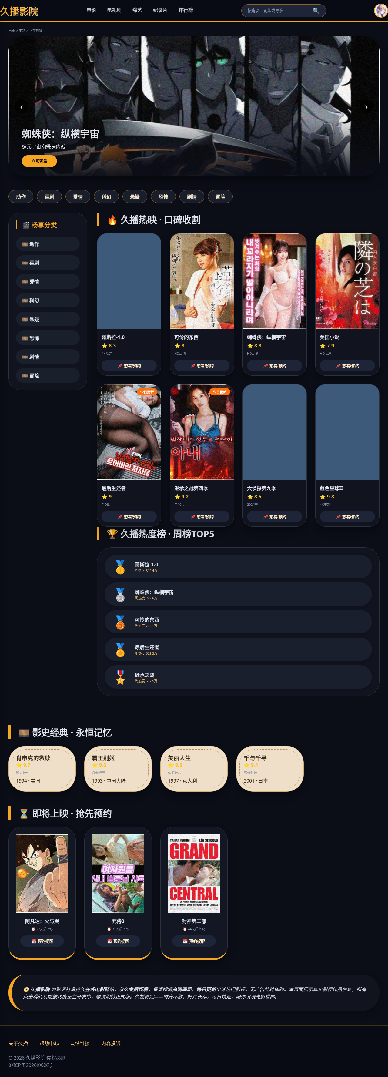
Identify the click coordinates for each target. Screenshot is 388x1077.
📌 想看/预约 (129, 366)
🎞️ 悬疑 (30, 319)
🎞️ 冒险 (30, 375)
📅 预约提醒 (42, 941)
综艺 (137, 10)
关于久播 (18, 1043)
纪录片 (160, 10)
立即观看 (39, 161)
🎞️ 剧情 (30, 357)
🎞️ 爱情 (30, 281)
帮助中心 (49, 1043)
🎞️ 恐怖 (30, 338)
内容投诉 (111, 1043)
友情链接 (80, 1043)
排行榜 (186, 10)
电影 (91, 10)
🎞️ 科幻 (30, 300)
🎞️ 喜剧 (30, 263)
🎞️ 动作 (30, 244)
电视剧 (114, 10)
